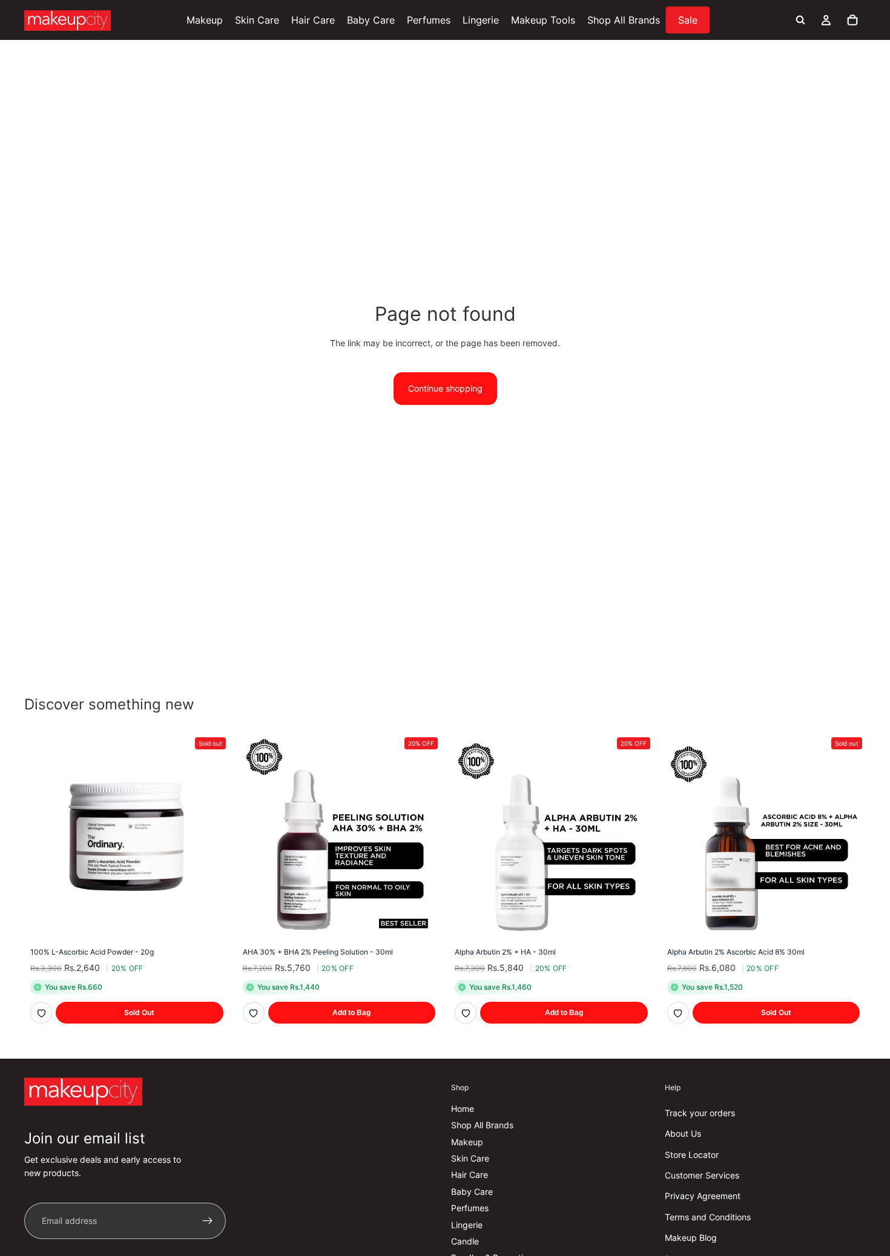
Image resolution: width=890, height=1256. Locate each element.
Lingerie (467, 1225)
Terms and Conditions (708, 1217)
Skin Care (470, 1158)
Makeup (467, 1142)
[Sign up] (207, 1221)
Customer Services (702, 1175)
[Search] (800, 20)
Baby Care (472, 1191)
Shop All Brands (482, 1125)
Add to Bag (351, 1012)
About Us (683, 1133)
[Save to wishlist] (41, 1013)
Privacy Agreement (702, 1196)
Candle (465, 1241)
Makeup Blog (691, 1237)
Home (462, 1108)
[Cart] (852, 20)
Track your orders (700, 1113)
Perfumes (470, 1208)
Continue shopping (445, 388)
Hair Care (469, 1174)
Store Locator (692, 1154)
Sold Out (139, 1012)
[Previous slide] (467, 836)
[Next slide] (636, 836)
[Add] (422, 920)
